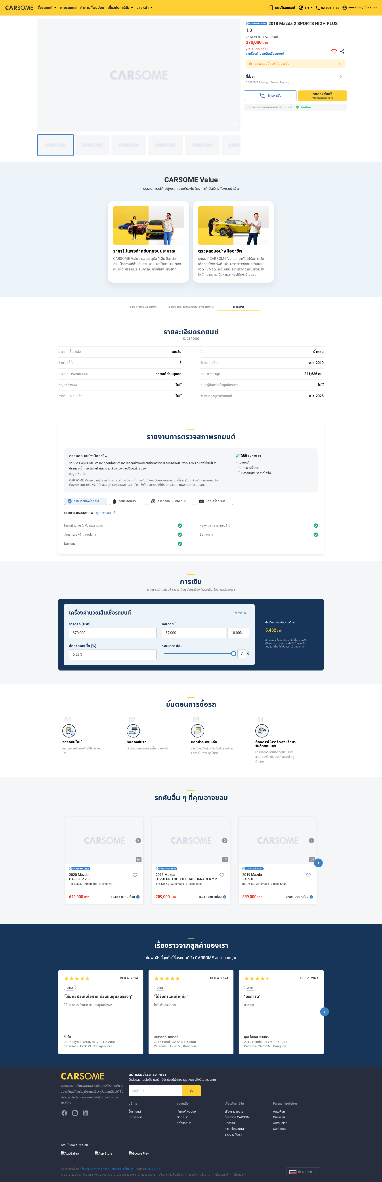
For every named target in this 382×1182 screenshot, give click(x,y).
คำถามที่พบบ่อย (92, 7)
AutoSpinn (280, 1123)
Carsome (83, 1076)
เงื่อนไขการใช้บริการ (199, 1174)
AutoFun (279, 1111)
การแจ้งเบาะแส (234, 1128)
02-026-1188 (152, 1169)
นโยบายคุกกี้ (221, 1174)
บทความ (230, 1123)
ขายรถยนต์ (68, 7)
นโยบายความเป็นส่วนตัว (171, 1174)
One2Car (279, 1117)
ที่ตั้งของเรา (184, 1123)
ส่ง (191, 1090)
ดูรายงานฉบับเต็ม (106, 513)
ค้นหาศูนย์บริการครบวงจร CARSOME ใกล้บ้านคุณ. (109, 1169)
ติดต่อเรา (182, 1117)
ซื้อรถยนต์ (135, 1111)
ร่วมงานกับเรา (233, 1134)
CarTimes (279, 1128)
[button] (138, 840)
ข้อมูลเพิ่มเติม (77, 473)
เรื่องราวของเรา (234, 1111)
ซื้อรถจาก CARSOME (238, 1117)
